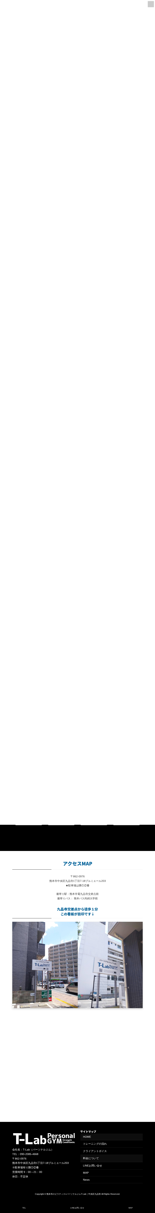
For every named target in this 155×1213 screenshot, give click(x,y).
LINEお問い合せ (92, 1165)
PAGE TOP (149, 1195)
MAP (86, 1172)
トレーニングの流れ (95, 1143)
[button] (129, 832)
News (86, 1179)
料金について (91, 1158)
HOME (87, 1136)
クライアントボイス (95, 1151)
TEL (24, 1208)
